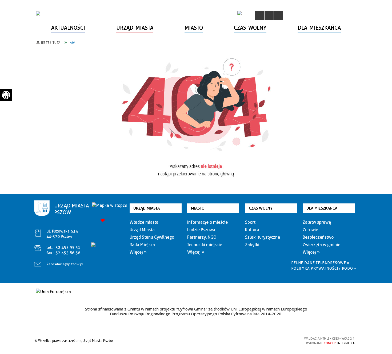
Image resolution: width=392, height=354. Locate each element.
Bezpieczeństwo (318, 237)
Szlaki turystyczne (262, 237)
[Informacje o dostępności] (269, 15)
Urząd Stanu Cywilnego (152, 237)
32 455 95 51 (67, 247)
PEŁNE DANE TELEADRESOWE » (320, 263)
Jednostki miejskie (204, 244)
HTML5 (263, 340)
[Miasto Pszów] (38, 13)
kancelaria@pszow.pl (65, 264)
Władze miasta (144, 222)
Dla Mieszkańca (321, 208)
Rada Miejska (142, 244)
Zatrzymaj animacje (259, 15)
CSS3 (271, 340)
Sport (250, 222)
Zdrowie (310, 229)
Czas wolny (261, 208)
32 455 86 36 (67, 252)
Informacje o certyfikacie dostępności (194, 341)
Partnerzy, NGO (202, 237)
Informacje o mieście (207, 222)
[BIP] (239, 13)
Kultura (252, 229)
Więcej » (138, 252)
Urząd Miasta (146, 208)
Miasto (198, 208)
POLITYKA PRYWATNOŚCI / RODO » (324, 268)
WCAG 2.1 (287, 340)
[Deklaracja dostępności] (278, 15)
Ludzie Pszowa (201, 229)
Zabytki (252, 244)
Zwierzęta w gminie (321, 244)
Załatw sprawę (317, 222)
